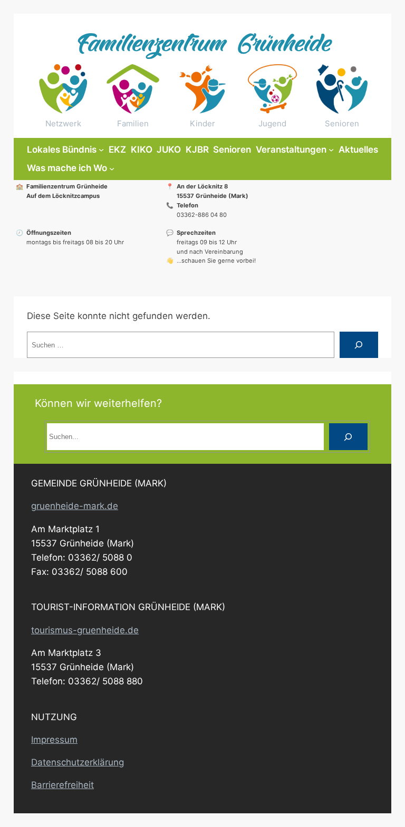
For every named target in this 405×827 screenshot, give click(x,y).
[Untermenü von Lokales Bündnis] (101, 149)
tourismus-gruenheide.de (85, 630)
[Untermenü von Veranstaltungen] (331, 149)
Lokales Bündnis (62, 149)
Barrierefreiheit (62, 785)
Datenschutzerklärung (77, 762)
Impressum (54, 739)
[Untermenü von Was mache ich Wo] (111, 168)
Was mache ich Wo (67, 168)
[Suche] (359, 345)
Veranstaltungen (291, 149)
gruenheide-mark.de (74, 506)
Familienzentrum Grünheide (202, 45)
